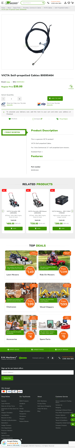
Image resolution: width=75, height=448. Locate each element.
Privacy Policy (42, 403)
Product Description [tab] (12, 132)
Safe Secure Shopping (44, 406)
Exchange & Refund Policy (63, 410)
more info (10, 105)
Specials (3, 401)
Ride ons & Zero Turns (8, 406)
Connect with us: (38, 358)
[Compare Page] (41, 119)
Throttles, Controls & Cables (32, 7)
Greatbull (22, 403)
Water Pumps (5, 435)
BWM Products (24, 401)
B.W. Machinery (42, 401)
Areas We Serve (42, 409)
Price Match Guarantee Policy (64, 413)
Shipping (58, 407)
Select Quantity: (7, 95)
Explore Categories (7, 438)
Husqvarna (22, 414)
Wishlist (58, 428)
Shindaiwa (22, 416)
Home (3, 7)
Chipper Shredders (7, 413)
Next (72, 211)
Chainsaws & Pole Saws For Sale (10, 409)
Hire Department (6, 428)
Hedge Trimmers (6, 425)
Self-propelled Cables (62, 7)
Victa (8, 82)
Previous (2, 211)
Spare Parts (17, 7)
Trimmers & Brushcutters (8, 420)
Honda (21, 409)
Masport (22, 419)
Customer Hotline (55, 1)
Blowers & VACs (6, 418)
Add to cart (56, 98)
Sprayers (4, 433)
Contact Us (59, 405)
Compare (37, 119)
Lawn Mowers (5, 403)
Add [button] (14, 228)
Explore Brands (24, 421)
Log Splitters (5, 415)
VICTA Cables (48, 7)
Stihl (20, 406)
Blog (39, 411)
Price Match (64, 119)
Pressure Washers (6, 430)
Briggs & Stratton (24, 411)
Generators (4, 423)
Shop (9, 7)
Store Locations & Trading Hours (63, 401)
